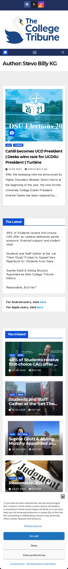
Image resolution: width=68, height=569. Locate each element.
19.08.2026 (19, 409)
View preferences (34, 555)
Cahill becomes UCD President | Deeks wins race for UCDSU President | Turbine (33, 157)
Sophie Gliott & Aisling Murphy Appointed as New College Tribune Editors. (30, 274)
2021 (8, 145)
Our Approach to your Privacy (41, 563)
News (20, 355)
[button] (63, 496)
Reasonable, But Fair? (21, 287)
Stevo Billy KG (37, 169)
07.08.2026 (19, 449)
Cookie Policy (17, 563)
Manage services (33, 526)
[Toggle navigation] (35, 52)
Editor (36, 370)
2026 (12, 355)
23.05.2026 (19, 489)
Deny (34, 545)
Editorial (23, 434)
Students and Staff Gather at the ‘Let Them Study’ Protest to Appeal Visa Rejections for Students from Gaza (31, 257)
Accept (34, 536)
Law (20, 478)
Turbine (18, 145)
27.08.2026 (19, 370)
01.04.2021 (15, 169)
